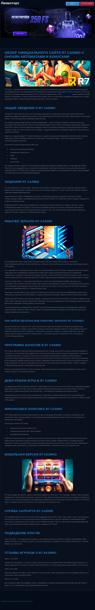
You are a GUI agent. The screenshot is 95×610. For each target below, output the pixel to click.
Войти (72, 3)
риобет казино (67, 94)
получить (20, 33)
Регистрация (87, 3)
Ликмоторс (10, 3)
